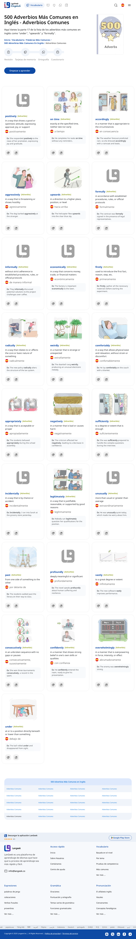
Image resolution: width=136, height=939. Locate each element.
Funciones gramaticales (60, 908)
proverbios (9, 908)
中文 (97, 927)
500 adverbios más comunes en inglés (24, 43)
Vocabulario (18, 40)
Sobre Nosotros (57, 858)
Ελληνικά (121, 927)
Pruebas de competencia (107, 864)
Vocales (99, 897)
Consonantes (102, 902)
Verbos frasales (11, 902)
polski (112, 927)
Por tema (100, 858)
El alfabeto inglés (104, 891)
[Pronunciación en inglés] (60, 5)
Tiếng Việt (20, 927)
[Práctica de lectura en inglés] (66, 5)
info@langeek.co (16, 871)
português (81, 927)
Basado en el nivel (104, 852)
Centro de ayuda (57, 869)
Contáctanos (55, 864)
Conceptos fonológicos (106, 908)
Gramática (55, 885)
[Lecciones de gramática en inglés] (48, 5)
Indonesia (61, 927)
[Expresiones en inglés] (54, 5)
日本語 (90, 927)
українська (10, 927)
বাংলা (134, 927)
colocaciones (10, 897)
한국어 (104, 927)
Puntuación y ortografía (60, 897)
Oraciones (54, 891)
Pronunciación (103, 885)
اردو (128, 927)
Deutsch (71, 927)
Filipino (43, 927)
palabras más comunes (38, 40)
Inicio (7, 40)
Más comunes (102, 869)
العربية (35, 927)
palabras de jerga (12, 891)
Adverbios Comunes (14, 789)
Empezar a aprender (20, 70)
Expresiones (10, 885)
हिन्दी (28, 927)
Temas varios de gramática (62, 902)
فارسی (51, 927)
